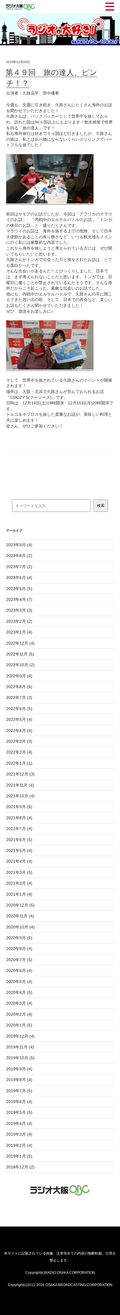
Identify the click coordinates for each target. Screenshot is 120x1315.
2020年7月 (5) (19, 959)
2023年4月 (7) (19, 599)
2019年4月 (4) (19, 1123)
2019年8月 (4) (19, 1079)
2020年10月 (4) (20, 927)
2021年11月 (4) (20, 785)
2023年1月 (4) (19, 632)
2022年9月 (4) (19, 676)
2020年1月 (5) (19, 1025)
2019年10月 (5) (20, 1057)
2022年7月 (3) (19, 697)
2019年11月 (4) (20, 1047)
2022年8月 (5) (19, 686)
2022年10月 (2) (20, 664)
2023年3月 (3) (19, 610)
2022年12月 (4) (20, 643)
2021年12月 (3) (20, 774)
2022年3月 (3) (19, 741)
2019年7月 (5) (19, 1090)
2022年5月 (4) (19, 719)
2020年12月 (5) (20, 905)
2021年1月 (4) (19, 894)
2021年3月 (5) (19, 872)
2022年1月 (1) (19, 763)
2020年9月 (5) (19, 937)
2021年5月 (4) (19, 850)
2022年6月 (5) (19, 708)
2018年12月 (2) (20, 1167)
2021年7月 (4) (19, 828)
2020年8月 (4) (19, 948)
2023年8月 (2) (19, 555)
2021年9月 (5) (19, 806)
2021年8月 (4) (19, 817)
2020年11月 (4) (20, 916)
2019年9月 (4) (19, 1069)
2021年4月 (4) (19, 861)
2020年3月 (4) (19, 1003)
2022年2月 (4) (19, 752)
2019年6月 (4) (19, 1101)
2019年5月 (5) (19, 1112)
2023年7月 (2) (19, 566)
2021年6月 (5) (19, 839)
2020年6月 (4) (19, 970)
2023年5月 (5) (19, 588)
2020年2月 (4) (19, 1014)
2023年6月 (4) (19, 577)
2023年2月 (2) (19, 621)
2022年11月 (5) (20, 654)
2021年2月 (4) (19, 883)
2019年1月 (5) (19, 1156)
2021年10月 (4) (20, 796)
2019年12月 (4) (20, 1036)
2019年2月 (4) (19, 1145)
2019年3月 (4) (19, 1134)
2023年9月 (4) (19, 544)
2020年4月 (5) (19, 992)
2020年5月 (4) (19, 981)
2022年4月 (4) (19, 730)
